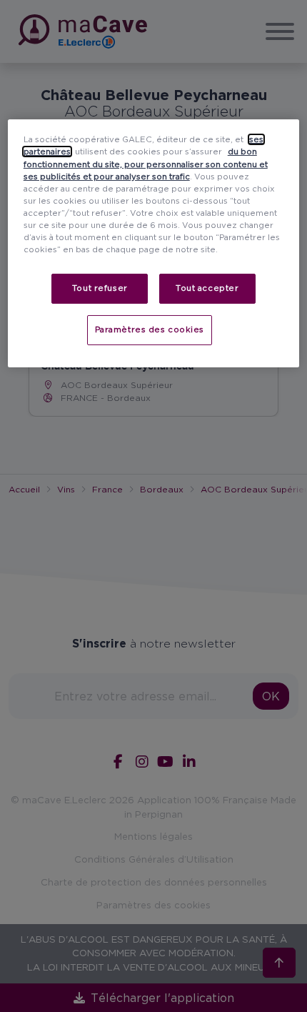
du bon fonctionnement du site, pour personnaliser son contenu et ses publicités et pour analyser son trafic (146, 163)
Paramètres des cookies (150, 329)
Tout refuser (100, 288)
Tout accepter (207, 288)
